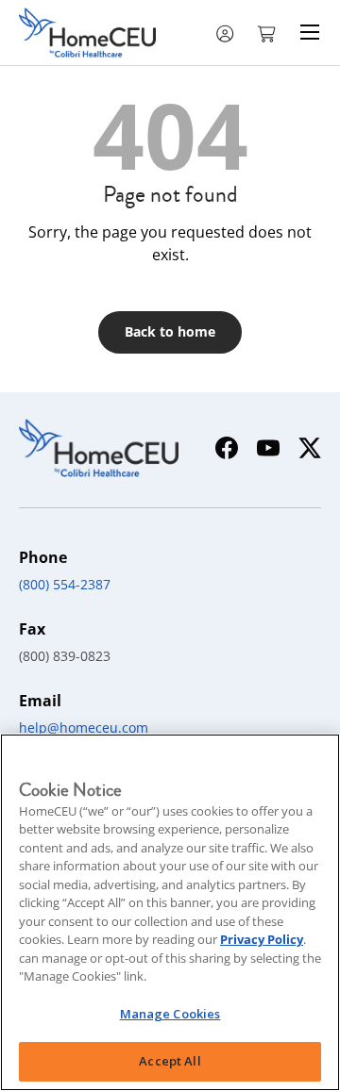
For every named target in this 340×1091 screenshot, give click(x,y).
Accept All (169, 1060)
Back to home (170, 331)
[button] (268, 32)
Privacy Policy (261, 939)
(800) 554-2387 (64, 584)
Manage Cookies (170, 1013)
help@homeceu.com (83, 727)
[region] (170, 912)
